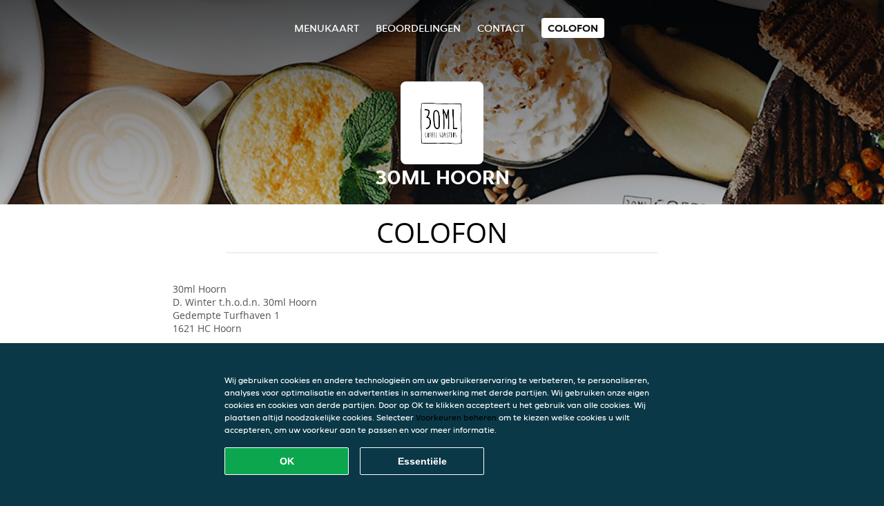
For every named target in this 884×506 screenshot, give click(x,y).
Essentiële (422, 461)
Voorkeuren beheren (456, 417)
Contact (501, 28)
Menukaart (326, 28)
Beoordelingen (418, 28)
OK (287, 461)
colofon (573, 28)
